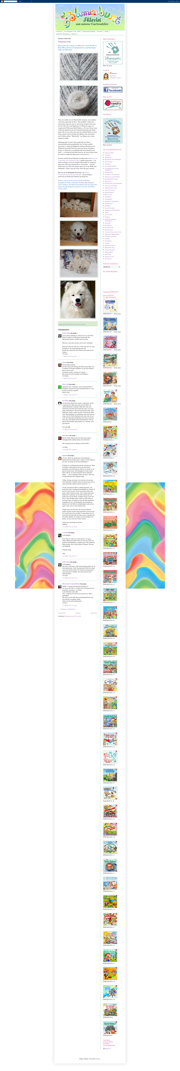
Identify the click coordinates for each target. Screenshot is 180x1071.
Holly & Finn (108, 194)
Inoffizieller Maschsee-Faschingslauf (111, 220)
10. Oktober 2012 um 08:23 (69, 449)
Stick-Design (108, 225)
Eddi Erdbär (108, 254)
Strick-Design (108, 162)
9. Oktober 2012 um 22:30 (69, 395)
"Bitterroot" (81, 46)
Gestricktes (108, 164)
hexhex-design (66, 333)
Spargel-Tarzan (109, 230)
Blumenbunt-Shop (109, 247)
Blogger (98, 1059)
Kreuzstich (107, 223)
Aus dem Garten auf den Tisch (113, 232)
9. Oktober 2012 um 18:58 (69, 356)
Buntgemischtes (109, 172)
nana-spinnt (65, 435)
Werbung (107, 217)
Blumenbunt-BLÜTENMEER (89, 31)
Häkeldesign (108, 157)
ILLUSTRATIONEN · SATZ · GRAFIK (72, 31)
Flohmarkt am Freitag (110, 236)
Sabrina (64, 362)
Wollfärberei (108, 197)
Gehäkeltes (108, 155)
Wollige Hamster (109, 192)
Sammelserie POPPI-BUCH (112, 210)
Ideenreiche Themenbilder (112, 201)
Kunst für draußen (109, 208)
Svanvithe (65, 533)
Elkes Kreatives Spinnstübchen (71, 584)
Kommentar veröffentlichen (67, 609)
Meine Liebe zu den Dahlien (112, 177)
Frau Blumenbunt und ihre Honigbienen (112, 169)
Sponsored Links (109, 256)
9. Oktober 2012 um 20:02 (69, 378)
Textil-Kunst (108, 259)
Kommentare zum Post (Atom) (73, 616)
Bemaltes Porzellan (110, 245)
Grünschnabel (108, 199)
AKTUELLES (59, 31)
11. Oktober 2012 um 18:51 (69, 605)
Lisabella (107, 239)
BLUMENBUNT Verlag (111, 179)
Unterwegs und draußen (111, 186)
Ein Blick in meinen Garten (112, 174)
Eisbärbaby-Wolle (64, 41)
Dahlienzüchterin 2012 (111, 188)
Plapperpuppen (109, 252)
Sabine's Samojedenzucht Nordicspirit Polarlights (74, 173)
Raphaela (65, 455)
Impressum (74, 34)
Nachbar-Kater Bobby (85, 183)
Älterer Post (94, 613)
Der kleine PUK (109, 227)
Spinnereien (73, 324)
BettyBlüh (107, 206)
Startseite (78, 613)
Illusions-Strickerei (110, 190)
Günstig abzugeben (110, 250)
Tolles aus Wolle (81, 324)
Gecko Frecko (99, 31)
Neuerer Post (62, 613)
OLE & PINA (108, 215)
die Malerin (65, 401)
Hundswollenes (66, 324)
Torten (106, 212)
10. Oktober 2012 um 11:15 (69, 556)
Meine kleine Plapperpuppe (112, 234)
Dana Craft (65, 384)
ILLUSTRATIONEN (110, 166)
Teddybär (106, 31)
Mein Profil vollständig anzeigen (115, 77)
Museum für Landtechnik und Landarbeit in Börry (77, 159)
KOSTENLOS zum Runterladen (63, 34)
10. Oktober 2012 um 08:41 (69, 527)
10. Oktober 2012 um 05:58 (69, 429)
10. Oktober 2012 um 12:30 (69, 578)
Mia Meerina (108, 241)
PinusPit (107, 243)
